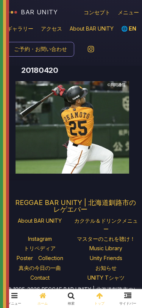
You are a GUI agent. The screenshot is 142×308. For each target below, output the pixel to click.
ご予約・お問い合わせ (40, 49)
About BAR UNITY (92, 28)
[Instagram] (91, 49)
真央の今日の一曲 (40, 268)
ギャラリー (20, 28)
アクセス (51, 28)
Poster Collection (40, 258)
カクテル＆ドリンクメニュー (106, 224)
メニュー (128, 12)
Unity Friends (106, 258)
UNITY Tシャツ (106, 277)
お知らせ (106, 268)
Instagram (40, 239)
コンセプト (97, 12)
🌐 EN (128, 28)
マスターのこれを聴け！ (106, 239)
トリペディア (40, 248)
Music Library (105, 248)
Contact (40, 277)
